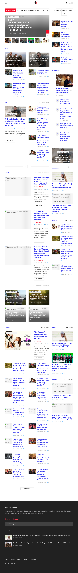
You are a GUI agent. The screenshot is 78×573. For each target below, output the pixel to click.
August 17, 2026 (18, 478)
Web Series (39, 286)
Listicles (70, 379)
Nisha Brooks (22, 33)
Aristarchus (9, 128)
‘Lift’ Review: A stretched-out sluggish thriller (65, 34)
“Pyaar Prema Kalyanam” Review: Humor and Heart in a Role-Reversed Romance (41, 215)
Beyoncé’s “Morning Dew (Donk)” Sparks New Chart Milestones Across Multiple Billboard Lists (62, 185)
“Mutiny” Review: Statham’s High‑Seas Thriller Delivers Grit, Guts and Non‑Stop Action (19, 443)
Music (71, 327)
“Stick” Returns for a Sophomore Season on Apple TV (43, 72)
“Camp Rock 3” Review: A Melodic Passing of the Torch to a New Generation (43, 458)
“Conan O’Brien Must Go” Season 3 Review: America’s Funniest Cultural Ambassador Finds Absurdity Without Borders (19, 397)
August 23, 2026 (11, 64)
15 (17, 64)
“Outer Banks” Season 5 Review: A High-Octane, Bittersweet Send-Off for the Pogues (43, 395)
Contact (25, 559)
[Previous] (25, 166)
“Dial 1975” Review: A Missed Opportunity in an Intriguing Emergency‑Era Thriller (43, 154)
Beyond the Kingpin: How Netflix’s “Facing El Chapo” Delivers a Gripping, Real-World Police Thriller (19, 89)
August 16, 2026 (57, 421)
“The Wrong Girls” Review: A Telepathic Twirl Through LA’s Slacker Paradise (18, 473)
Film (47, 102)
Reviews (70, 220)
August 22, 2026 (42, 76)
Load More (27, 488)
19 (24, 405)
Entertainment (22, 19)
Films (43, 102)
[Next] (28, 166)
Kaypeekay (38, 222)
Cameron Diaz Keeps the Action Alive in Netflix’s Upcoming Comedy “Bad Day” (28, 26)
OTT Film (40, 173)
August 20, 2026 (42, 450)
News (47, 48)
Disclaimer (33, 559)
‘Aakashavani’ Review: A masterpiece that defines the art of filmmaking (65, 136)
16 (48, 94)
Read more (10, 140)
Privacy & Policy (15, 559)
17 (24, 435)
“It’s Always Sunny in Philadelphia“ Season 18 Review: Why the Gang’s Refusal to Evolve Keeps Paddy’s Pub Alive (43, 474)
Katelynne (38, 341)
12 (24, 96)
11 (48, 76)
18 (41, 320)
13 (48, 401)
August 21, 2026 (42, 160)
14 (24, 79)
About (6, 559)
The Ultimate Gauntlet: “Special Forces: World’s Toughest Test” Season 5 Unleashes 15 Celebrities (14, 58)
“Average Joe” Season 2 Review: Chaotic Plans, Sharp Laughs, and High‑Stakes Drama (67, 240)
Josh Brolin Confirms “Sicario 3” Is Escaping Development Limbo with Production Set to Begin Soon (39, 58)
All (44, 48)
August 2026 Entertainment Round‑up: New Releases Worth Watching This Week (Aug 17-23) (62, 417)
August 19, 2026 (18, 465)
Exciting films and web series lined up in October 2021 (67, 59)
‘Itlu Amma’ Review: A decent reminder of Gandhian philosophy (62, 90)
